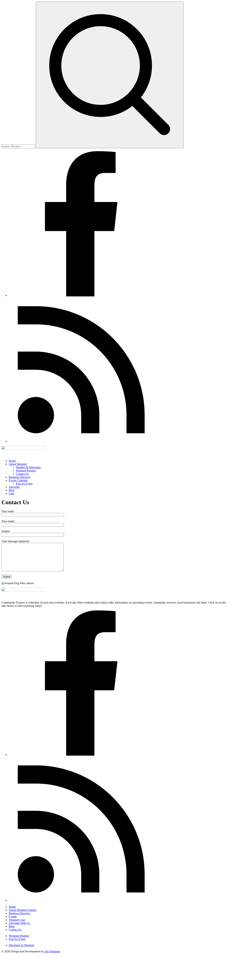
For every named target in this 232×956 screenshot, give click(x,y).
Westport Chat (17, 919)
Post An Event (24, 483)
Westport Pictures (26, 470)
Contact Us (22, 473)
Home (12, 460)
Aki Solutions (52, 951)
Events (12, 916)
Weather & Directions (28, 467)
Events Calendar (18, 480)
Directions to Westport (21, 945)
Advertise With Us (19, 923)
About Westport (18, 464)
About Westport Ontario (22, 910)
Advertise (14, 486)
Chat (11, 493)
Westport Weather (19, 935)
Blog (11, 490)
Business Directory (19, 477)
